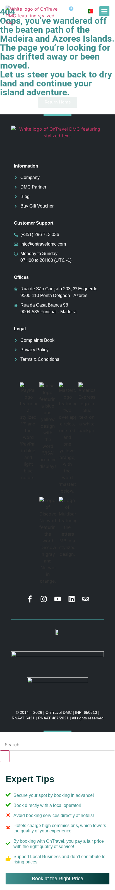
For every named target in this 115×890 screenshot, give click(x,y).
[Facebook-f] (29, 598)
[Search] (4, 756)
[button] (104, 11)
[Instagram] (43, 598)
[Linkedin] (71, 598)
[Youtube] (57, 598)
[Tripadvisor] (85, 598)
